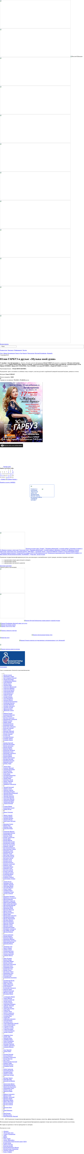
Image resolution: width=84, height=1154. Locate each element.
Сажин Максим (7, 998)
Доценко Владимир (8, 800)
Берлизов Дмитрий (8, 731)
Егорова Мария (7, 806)
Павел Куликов (7, 958)
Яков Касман (7, 1113)
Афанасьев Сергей (8, 710)
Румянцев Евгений (8, 991)
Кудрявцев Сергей (8, 872)
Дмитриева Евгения (9, 791)
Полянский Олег (8, 968)
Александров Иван (8, 691)
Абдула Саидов (7, 675)
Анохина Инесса (8, 700)
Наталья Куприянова (40, 353)
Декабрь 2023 (7, 466)
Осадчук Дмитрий (8, 952)
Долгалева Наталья (8, 797)
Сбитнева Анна (7, 1007)
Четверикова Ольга (8, 1088)
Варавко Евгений (8, 743)
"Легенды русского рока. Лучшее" (35, 548)
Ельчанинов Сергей (8, 808)
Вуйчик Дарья (7, 763)
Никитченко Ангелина (9, 940)
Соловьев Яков (7, 1016)
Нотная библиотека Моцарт (11, 1147)
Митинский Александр (9, 915)
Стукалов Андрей (8, 1026)
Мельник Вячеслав (8, 909)
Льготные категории (6, 565)
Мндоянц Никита (8, 920)
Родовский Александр (9, 988)
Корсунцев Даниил (8, 855)
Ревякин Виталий (8, 985)
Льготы (25, 350)
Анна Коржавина (8, 698)
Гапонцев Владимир (9, 769)
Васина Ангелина (8, 746)
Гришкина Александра (9, 784)
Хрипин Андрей (8, 1073)
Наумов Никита (7, 936)
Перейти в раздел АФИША (7, 482)
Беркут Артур (7, 729)
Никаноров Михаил (8, 939)
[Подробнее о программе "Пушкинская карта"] (12, 548)
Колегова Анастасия (9, 844)
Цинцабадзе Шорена (9, 1081)
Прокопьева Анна (8, 973)
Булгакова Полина (8, 737)
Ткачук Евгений (7, 1042)
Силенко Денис (7, 1011)
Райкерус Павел (7, 982)
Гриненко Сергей (8, 779)
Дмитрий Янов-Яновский (10, 793)
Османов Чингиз (8, 955)
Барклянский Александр (10, 719)
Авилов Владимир (8, 679)
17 (12, 473)
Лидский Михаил (8, 887)
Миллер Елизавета (8, 912)
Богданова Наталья (8, 732)
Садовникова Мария (9, 996)
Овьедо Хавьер (7, 948)
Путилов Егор (7, 976)
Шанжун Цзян (7, 1095)
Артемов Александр (9, 706)
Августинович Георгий (9, 678)
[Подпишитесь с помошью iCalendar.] (9, 479)
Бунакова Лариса (8, 738)
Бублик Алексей (7, 734)
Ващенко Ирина (7, 748)
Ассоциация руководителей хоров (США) (15, 1141)
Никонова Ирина (8, 943)
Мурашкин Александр (9, 929)
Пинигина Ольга (8, 965)
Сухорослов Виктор (8, 1030)
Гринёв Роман (7, 778)
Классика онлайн (8, 1146)
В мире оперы (7, 1143)
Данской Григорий (8, 787)
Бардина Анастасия (8, 717)
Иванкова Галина (8, 824)
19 (3, 475)
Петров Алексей (7, 963)
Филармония (11, 353)
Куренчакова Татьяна (9, 878)
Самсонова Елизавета (9, 1004)
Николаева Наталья (8, 942)
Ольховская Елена (8, 951)
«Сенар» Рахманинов (9, 1134)
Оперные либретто (8, 1150)
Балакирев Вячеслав (9, 715)
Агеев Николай (7, 682)
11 (0, 473)
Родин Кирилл (7, 986)
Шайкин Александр (8, 1094)
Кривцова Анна (7, 868)
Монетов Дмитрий (8, 923)
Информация (18, 350)
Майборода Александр (9, 898)
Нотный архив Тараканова (10, 1149)
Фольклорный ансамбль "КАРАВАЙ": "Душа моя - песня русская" (26, 554)
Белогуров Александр (9, 726)
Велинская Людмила (9, 750)
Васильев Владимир (9, 744)
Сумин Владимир (8, 1029)
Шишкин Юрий (7, 1098)
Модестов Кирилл (8, 921)
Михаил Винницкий (9, 918)
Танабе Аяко (6, 1036)
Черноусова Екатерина (9, 1086)
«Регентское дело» (8, 1132)
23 (10, 475)
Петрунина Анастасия (9, 964)
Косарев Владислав (8, 856)
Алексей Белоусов (8, 692)
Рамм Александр (8, 983)
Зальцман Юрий (7, 816)
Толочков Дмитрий (8, 1044)
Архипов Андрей (8, 707)
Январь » (14, 479)
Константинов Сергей (9, 849)
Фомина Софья (7, 1063)
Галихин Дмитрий (8, 768)
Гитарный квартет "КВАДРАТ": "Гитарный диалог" (31, 551)
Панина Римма (7, 960)
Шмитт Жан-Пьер (8, 1101)
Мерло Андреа (7, 911)
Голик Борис (6, 774)
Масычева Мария (8, 906)
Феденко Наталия (8, 1054)
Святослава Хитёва (8, 1008)
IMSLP (5, 1137)
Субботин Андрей (8, 1027)
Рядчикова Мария (8, 994)
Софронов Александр (9, 1019)
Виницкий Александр (9, 753)
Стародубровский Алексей (10, 1023)
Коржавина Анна (8, 850)
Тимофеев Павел (8, 1039)
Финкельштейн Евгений (10, 1061)
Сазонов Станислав (8, 999)
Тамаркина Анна (8, 1035)
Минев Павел (7, 914)
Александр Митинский (9, 686)
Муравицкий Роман (8, 927)
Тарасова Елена (7, 1038)
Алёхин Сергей (7, 695)
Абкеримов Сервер (8, 676)
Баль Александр (7, 716)
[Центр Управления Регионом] (10, 649)
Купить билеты (4, 344)
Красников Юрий (8, 867)
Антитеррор (3, 667)
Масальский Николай (9, 905)
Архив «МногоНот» (9, 1140)
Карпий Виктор (7, 834)
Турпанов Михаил (8, 1047)
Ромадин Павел (7, 989)
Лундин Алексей (8, 893)
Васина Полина (7, 747)
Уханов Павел (7, 1051)
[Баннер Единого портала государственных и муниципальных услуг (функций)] (42, 640)
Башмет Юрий (7, 722)
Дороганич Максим (8, 799)
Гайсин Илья (6, 766)
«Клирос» (6, 1131)
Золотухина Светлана (9, 821)
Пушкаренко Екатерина (10, 977)
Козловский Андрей (9, 841)
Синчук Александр (8, 1013)
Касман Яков (7, 839)
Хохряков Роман (7, 1072)
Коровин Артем (7, 853)
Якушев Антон (7, 1115)
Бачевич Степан (7, 720)
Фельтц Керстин (7, 1058)
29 (9, 477)
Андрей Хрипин (8, 697)
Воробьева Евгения (8, 760)
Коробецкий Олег (8, 852)
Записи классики (8, 1144)
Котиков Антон (7, 859)
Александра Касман (8, 689)
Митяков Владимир (8, 917)
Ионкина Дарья (7, 827)
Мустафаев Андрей (8, 930)
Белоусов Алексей (8, 728)
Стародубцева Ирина (9, 1025)
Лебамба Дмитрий (8, 884)
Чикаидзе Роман (7, 1091)
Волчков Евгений (8, 759)
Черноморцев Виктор (9, 1085)
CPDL (5, 1135)
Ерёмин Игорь (7, 809)
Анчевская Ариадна (9, 703)
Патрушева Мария (8, 961)
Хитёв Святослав (8, 1069)
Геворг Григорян (8, 772)
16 (10, 473)
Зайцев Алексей (7, 815)
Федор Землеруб (7, 1056)
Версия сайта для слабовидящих (13, 445)
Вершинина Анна (8, 751)
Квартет (25, 353)
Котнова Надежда (8, 862)
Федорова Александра (9, 1057)
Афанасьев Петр (7, 709)
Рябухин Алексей (8, 992)
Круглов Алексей (8, 870)
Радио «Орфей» (7, 1152)
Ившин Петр (6, 825)
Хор (21, 353)
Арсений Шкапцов (8, 704)
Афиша (5, 353)
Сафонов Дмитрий (8, 1005)
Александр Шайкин (8, 688)
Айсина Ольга (7, 684)
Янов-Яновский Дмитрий (10, 1116)
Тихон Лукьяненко (8, 1041)
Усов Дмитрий (7, 1050)
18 (1, 475)
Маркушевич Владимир (10, 903)
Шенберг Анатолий (8, 1097)
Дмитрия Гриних (8, 794)
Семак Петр (6, 1010)
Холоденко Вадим (8, 1070)
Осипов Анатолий (8, 954)
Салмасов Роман (8, 1002)
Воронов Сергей (8, 762)
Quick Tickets (6, 1138)
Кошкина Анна (7, 865)
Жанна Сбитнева (8, 812)
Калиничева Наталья (9, 833)
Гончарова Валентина (9, 775)
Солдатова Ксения (8, 1014)
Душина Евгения (8, 803)
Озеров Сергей (7, 949)
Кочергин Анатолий (9, 864)
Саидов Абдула (7, 1001)
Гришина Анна (7, 782)
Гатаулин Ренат (7, 771)
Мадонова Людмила (9, 896)
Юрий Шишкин (7, 1110)
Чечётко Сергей (7, 1089)
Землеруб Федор (7, 819)
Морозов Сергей (8, 924)
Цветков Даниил (8, 1078)
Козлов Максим (7, 840)
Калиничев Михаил (8, 831)
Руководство (3, 350)
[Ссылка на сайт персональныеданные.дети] (42, 634)
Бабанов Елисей (7, 713)
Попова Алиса (7, 970)
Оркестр (17, 353)
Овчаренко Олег (7, 946)
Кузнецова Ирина (8, 874)
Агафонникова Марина (9, 681)
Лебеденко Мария (8, 886)
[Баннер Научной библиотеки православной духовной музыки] (42, 620)
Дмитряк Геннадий (8, 796)
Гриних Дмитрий (8, 781)
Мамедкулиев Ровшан (9, 902)
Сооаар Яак (6, 1017)
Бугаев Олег (6, 735)
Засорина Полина (8, 818)
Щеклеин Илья (7, 1107)
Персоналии (30, 353)
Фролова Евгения (8, 1064)
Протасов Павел (7, 974)
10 (12, 472)
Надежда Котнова (8, 934)
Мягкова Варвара (8, 932)
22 (9, 475)
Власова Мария (7, 754)
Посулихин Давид (8, 971)
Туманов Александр (9, 1045)
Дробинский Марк (8, 802)
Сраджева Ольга (7, 1022)
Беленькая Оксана (8, 723)
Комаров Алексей (8, 846)
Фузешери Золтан (8, 1066)
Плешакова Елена (8, 967)
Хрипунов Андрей (8, 1075)
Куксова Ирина (7, 875)
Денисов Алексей (8, 790)
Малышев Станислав (9, 901)
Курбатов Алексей (8, 877)
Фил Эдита (6, 1060)
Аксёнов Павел (7, 685)
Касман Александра (8, 837)
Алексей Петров (7, 694)
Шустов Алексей (8, 1103)
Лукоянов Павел (7, 890)
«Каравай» (50, 353)
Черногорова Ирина (9, 1084)
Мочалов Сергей (8, 926)
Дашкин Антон (7, 788)
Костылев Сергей (8, 858)
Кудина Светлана (8, 871)
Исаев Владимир (8, 828)
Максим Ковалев (8, 899)
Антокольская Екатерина (10, 701)
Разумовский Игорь (8, 980)
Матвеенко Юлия (8, 908)
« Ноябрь (2, 479)
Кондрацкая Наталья (9, 847)
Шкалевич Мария (8, 1100)
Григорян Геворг (8, 777)
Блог (1, 353)
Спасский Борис (7, 1020)
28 (7, 477)
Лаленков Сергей (8, 883)
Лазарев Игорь (7, 881)
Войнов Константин (9, 757)
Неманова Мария (8, 937)
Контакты (10, 350)
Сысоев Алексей (8, 1032)
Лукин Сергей (7, 889)
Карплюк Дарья (7, 836)
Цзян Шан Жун (7, 1079)
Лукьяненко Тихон (8, 892)
